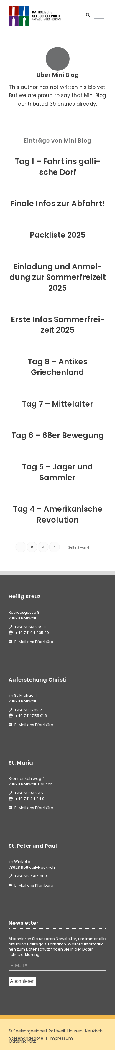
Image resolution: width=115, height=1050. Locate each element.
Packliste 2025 (58, 235)
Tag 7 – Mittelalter (57, 404)
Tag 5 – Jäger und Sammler (57, 472)
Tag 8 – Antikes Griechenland (58, 367)
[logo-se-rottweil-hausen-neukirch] (48, 16)
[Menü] (99, 16)
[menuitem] (88, 16)
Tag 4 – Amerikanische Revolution (57, 514)
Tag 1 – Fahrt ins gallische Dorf (57, 166)
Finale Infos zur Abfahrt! (57, 203)
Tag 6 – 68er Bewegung (58, 435)
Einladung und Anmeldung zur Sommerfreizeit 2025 (57, 277)
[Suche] (88, 16)
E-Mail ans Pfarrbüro (33, 642)
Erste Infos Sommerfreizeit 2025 (57, 324)
